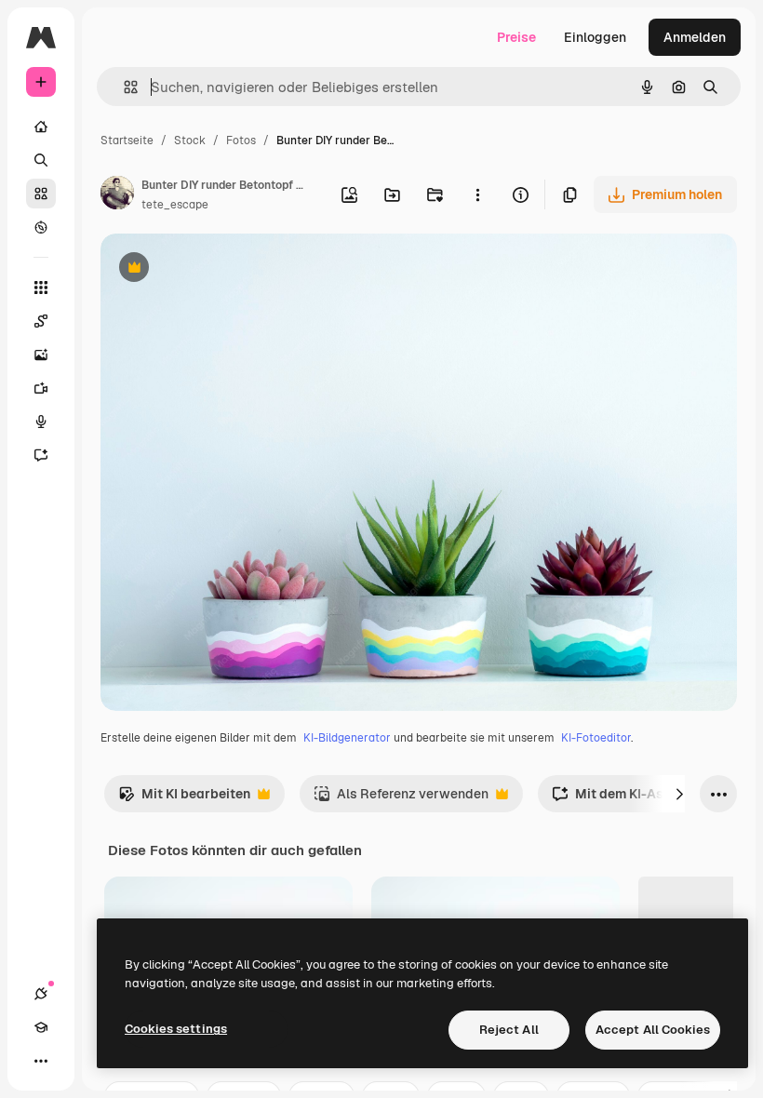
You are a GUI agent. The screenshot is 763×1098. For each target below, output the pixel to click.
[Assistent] (41, 455)
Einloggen (595, 37)
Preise (516, 37)
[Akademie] (41, 1027)
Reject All (509, 1030)
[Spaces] (41, 321)
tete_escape (174, 204)
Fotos (241, 140)
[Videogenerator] (41, 388)
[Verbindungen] (41, 994)
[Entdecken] (41, 227)
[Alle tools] (41, 287)
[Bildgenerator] (41, 354)
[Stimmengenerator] (41, 421)
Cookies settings (176, 1029)
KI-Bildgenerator (347, 737)
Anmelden (694, 37)
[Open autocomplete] (123, 87)
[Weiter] (679, 793)
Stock (190, 140)
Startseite (127, 140)
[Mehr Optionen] (477, 194)
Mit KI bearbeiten (184, 798)
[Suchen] (41, 160)
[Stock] (41, 193)
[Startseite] (41, 126)
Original (220, 269)
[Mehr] (41, 1061)
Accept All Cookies (653, 1030)
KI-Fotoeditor (596, 737)
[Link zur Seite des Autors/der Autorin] (117, 195)
